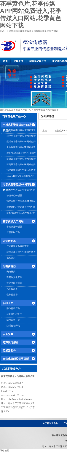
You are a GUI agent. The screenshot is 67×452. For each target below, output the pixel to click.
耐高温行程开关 (14, 314)
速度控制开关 (13, 232)
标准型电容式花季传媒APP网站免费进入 (21, 190)
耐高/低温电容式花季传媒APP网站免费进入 (21, 213)
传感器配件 (9, 350)
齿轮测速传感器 (14, 226)
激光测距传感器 (14, 283)
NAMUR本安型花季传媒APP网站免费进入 (21, 176)
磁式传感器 (9, 240)
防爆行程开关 (13, 325)
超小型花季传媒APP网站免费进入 (21, 136)
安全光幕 (8, 334)
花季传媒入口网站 (13, 221)
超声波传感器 (10, 342)
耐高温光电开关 (37, 61)
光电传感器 (39, 109)
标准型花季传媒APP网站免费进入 (21, 130)
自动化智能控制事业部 (16, 358)
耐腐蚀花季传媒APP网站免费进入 (21, 159)
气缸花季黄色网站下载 (18, 246)
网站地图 (4, 450)
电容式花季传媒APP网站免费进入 (18, 185)
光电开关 (18, 61)
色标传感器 (12, 294)
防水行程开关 (13, 320)
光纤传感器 (53, 109)
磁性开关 (11, 257)
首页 (5, 61)
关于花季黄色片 (50, 423)
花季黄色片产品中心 (14, 116)
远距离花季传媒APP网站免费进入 (21, 142)
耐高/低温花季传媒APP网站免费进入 (21, 153)
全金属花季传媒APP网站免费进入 (21, 147)
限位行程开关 (13, 308)
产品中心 (27, 109)
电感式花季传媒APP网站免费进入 (18, 125)
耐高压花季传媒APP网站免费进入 (21, 165)
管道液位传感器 (14, 195)
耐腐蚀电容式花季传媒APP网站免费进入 (21, 207)
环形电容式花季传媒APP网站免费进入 (21, 202)
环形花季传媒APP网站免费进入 (21, 170)
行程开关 (8, 303)
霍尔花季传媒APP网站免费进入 (21, 252)
